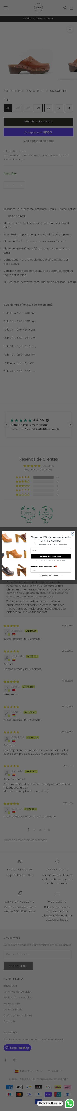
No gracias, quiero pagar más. (50, 575)
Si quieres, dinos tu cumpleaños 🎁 (44, 566)
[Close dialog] (72, 533)
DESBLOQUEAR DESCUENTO (50, 556)
